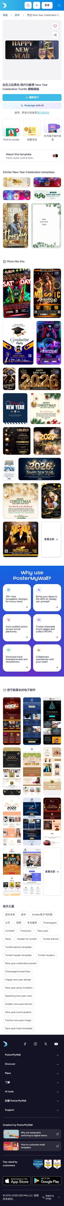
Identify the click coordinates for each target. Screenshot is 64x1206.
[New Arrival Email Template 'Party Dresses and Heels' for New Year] (52, 771)
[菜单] (59, 5)
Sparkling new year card (18, 995)
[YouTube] (56, 1043)
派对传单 (10, 914)
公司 (7, 922)
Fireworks (25, 930)
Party (8, 938)
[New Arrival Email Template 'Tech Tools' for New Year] (32, 821)
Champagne (50, 922)
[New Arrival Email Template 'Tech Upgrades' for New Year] (32, 872)
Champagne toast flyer (17, 971)
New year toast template (19, 1028)
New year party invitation (19, 987)
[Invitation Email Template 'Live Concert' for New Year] (12, 721)
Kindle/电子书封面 (42, 914)
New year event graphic (18, 1012)
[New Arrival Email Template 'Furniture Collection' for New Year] (32, 771)
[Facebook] (24, 1043)
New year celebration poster (21, 963)
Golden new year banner (18, 1004)
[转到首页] (4, 5)
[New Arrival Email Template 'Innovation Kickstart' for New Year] (32, 721)
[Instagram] (35, 1043)
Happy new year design (18, 979)
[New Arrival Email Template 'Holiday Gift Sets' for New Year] (52, 821)
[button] (55, 26)
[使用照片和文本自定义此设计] (32, 49)
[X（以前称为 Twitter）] (45, 1043)
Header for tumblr (27, 938)
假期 (18, 922)
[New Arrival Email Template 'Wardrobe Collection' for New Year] (12, 821)
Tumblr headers (46, 955)
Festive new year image (18, 1020)
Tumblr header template (18, 955)
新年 (23, 914)
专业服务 (32, 922)
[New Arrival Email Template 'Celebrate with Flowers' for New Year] (12, 872)
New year (43, 930)
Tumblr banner (51, 938)
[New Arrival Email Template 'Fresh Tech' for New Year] (52, 721)
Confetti (9, 930)
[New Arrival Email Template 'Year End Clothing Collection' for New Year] (12, 771)
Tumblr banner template (18, 947)
